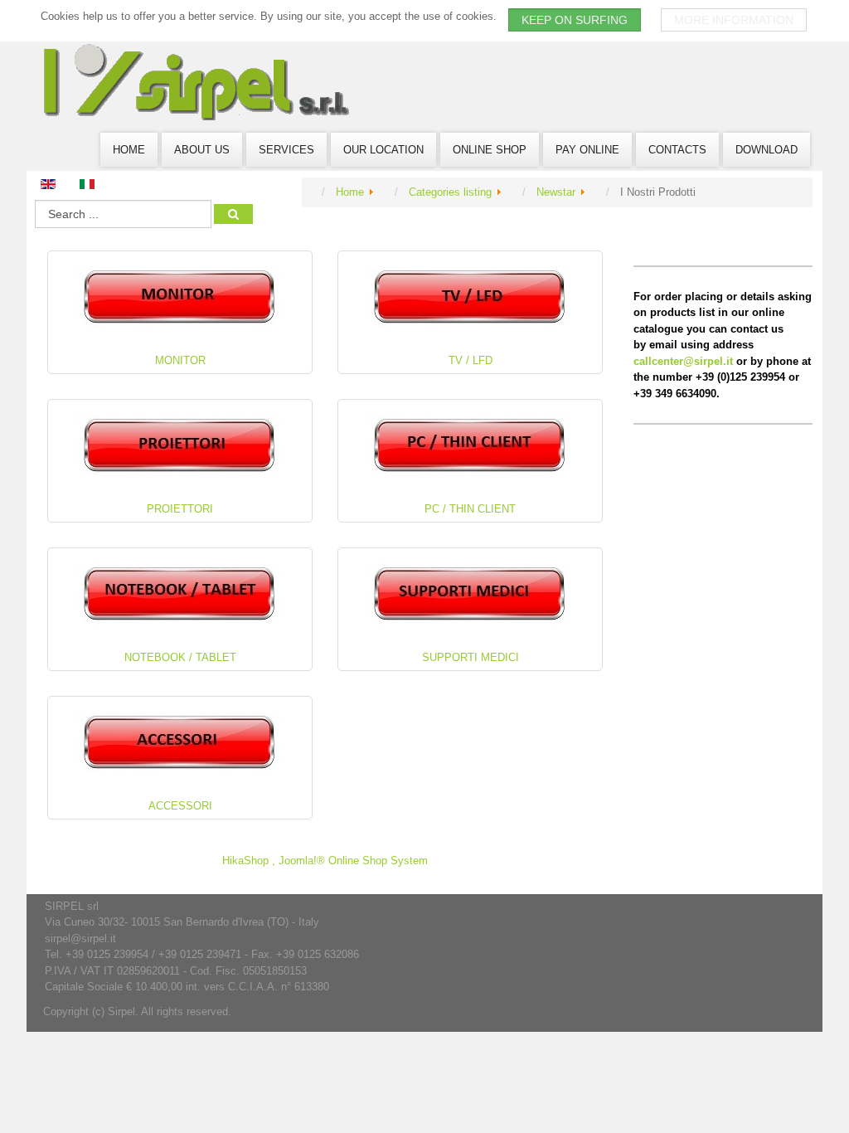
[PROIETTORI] (180, 445)
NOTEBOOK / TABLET (180, 657)
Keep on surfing (575, 20)
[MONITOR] (180, 296)
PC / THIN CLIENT (470, 509)
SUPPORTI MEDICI (470, 657)
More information (733, 20)
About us (202, 149)
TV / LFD (470, 360)
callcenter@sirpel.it (683, 361)
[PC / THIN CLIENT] (470, 445)
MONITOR (180, 360)
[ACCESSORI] (180, 742)
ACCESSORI (180, 806)
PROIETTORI (180, 509)
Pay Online (587, 149)
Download (766, 149)
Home (129, 149)
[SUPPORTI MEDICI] (470, 593)
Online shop (489, 149)
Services (286, 149)
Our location (383, 149)
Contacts (677, 149)
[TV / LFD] (470, 296)
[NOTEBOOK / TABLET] (180, 593)
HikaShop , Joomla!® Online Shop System (325, 860)
